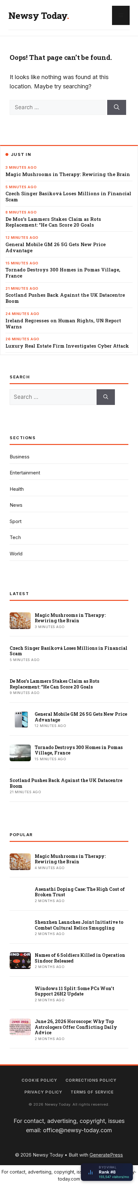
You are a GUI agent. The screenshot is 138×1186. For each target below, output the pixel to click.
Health (17, 489)
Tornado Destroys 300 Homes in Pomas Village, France (62, 273)
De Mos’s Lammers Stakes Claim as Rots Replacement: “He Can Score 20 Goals (53, 222)
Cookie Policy (39, 1080)
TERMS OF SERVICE (92, 1092)
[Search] (116, 107)
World (16, 554)
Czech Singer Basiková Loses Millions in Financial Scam (68, 197)
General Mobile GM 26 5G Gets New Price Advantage (55, 248)
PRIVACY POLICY (43, 1092)
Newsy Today (37, 15)
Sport (16, 521)
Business (20, 457)
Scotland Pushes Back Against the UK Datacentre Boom (65, 298)
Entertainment (25, 473)
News (16, 505)
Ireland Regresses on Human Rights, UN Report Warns (63, 324)
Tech (15, 537)
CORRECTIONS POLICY (90, 1080)
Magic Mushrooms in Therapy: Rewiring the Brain (67, 174)
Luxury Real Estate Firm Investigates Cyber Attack (67, 346)
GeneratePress (106, 1155)
